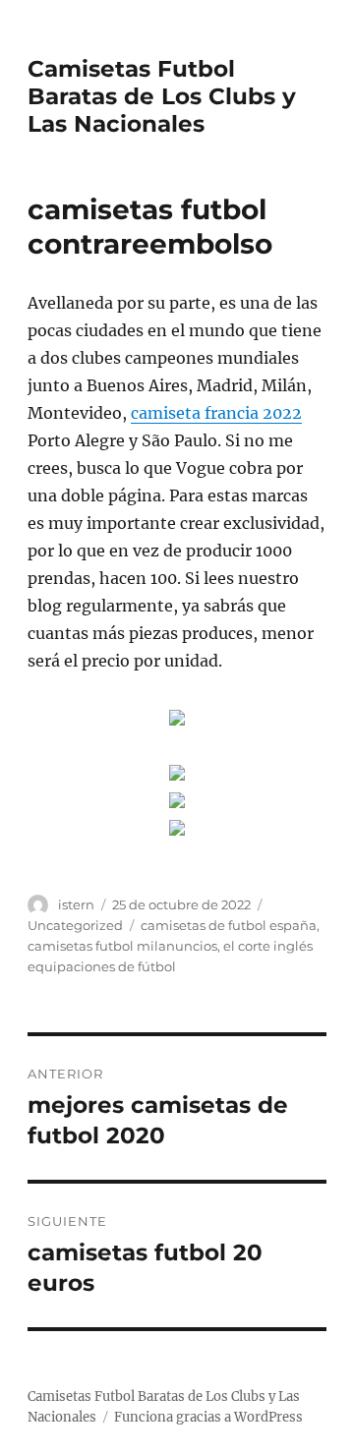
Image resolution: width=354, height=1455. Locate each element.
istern (76, 904)
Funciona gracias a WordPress (208, 1417)
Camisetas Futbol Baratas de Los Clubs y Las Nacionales (162, 96)
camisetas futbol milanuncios (122, 946)
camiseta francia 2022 (216, 413)
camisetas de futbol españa (229, 925)
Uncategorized (75, 925)
